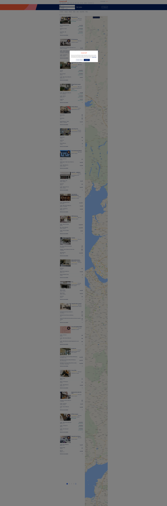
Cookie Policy (94, 57)
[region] (84, 56)
